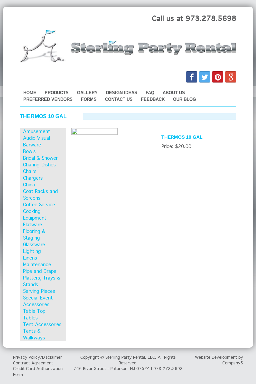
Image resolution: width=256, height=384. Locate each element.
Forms (89, 99)
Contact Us (119, 99)
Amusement (36, 131)
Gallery (87, 92)
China (29, 185)
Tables (30, 318)
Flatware (32, 225)
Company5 (232, 362)
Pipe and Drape (39, 271)
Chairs (29, 171)
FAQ (150, 92)
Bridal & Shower (40, 158)
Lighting (32, 251)
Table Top (34, 311)
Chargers (33, 178)
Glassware (34, 245)
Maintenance (37, 265)
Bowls (29, 151)
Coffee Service (39, 205)
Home (29, 92)
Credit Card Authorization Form (38, 371)
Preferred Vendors (48, 99)
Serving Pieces (39, 291)
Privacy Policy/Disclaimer (37, 357)
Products (57, 92)
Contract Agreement (33, 362)
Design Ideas (121, 92)
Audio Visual (36, 138)
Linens (30, 258)
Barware (32, 145)
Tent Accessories (42, 324)
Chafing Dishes (39, 165)
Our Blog (184, 99)
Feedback (153, 99)
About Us (174, 92)
